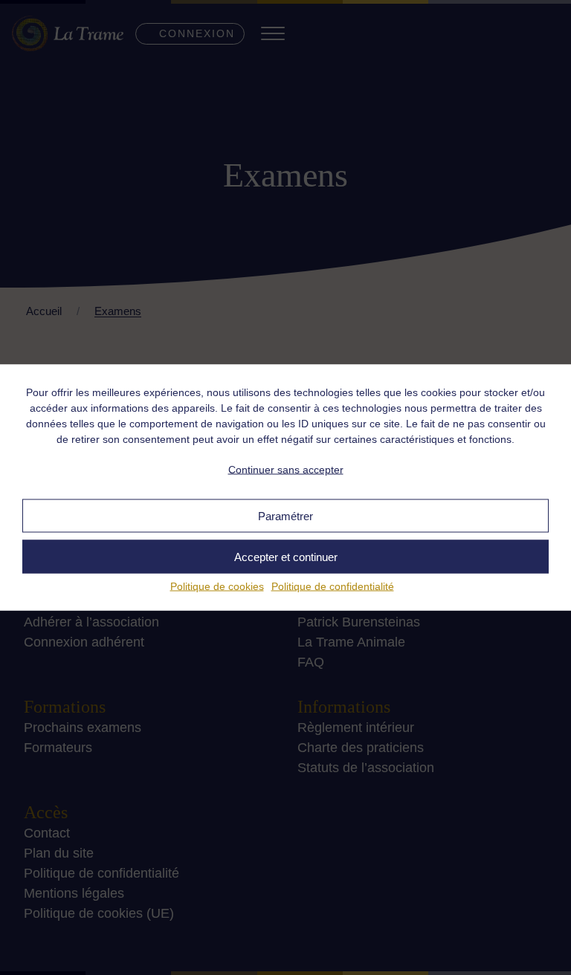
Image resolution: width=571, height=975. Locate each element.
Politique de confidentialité (332, 586)
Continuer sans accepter (285, 469)
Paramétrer (285, 515)
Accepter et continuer (286, 556)
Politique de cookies (217, 586)
